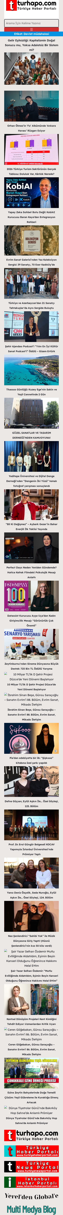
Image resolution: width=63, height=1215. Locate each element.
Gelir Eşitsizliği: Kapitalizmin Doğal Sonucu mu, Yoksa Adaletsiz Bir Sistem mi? (31, 45)
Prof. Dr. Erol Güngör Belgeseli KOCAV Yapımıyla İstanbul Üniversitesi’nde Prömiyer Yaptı (32, 849)
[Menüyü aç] (31, 29)
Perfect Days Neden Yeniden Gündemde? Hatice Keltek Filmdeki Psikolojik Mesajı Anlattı (31, 572)
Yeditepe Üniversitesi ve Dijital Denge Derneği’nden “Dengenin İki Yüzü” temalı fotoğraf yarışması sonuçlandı (31, 481)
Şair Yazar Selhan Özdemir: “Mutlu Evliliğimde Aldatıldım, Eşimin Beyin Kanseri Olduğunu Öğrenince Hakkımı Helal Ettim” (31, 975)
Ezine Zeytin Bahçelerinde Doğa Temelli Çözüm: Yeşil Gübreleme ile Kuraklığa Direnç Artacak (31, 1097)
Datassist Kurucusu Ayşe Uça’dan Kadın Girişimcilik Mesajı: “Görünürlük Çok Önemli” (31, 620)
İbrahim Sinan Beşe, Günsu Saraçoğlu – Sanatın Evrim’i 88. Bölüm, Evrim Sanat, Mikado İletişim (32, 714)
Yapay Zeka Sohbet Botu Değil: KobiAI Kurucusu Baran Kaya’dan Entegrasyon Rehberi (31, 217)
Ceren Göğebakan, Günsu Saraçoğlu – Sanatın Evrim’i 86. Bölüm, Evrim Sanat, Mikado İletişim (31, 1049)
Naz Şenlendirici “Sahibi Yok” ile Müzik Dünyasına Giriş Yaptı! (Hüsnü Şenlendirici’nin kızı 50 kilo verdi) (31, 940)
